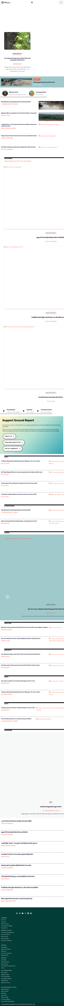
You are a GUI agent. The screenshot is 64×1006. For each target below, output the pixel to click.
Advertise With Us (5, 894)
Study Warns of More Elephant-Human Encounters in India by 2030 (15, 496)
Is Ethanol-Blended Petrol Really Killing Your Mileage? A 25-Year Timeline (16, 463)
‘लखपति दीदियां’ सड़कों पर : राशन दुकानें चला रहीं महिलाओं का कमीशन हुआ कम (15, 804)
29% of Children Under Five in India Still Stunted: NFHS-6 (16, 720)
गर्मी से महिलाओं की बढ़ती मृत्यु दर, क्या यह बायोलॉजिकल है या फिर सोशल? (16, 837)
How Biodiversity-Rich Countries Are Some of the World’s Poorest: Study (14, 667)
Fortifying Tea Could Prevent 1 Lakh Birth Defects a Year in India (18, 709)
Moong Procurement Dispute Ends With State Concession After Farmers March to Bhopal (13, 629)
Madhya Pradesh (5, 934)
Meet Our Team (5, 884)
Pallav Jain (51, 402)
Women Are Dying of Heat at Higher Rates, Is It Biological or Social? (13, 523)
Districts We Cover (5, 943)
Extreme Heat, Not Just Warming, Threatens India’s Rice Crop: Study (16, 485)
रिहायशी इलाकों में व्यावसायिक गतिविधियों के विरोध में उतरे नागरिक (14, 826)
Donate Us (3, 911)
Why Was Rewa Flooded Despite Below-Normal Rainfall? (16, 103)
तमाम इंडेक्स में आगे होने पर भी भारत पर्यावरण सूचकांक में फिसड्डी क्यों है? (15, 815)
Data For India (4, 951)
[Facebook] (28, 874)
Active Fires (4, 955)
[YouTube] (22, 874)
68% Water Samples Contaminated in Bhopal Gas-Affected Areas (14, 149)
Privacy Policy (4, 896)
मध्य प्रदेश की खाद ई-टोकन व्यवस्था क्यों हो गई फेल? (50, 398)
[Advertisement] (32, 18)
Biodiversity (17, 55)
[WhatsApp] (17, 874)
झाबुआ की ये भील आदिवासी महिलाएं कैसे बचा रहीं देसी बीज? (14, 792)
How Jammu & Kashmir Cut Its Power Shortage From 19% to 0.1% (16, 683)
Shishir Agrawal (7, 141)
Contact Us (4, 882)
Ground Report (6, 632)
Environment (4, 932)
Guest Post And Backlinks (7, 892)
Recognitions (4, 888)
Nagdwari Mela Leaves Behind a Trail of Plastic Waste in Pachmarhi (16, 115)
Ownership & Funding (6, 886)
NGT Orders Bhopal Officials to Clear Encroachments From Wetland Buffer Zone (14, 474)
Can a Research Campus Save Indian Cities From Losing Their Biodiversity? (17, 60)
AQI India (3, 953)
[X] (25, 874)
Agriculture (50, 606)
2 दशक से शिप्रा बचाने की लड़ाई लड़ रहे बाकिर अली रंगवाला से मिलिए (14, 782)
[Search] (32, 3)
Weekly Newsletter (5, 909)
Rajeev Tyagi (5, 118)
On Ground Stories (5, 937)
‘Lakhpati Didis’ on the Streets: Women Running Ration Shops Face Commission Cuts (16, 126)
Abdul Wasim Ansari (8, 129)
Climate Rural (4, 941)
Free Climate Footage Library (8, 926)
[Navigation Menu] (61, 3)
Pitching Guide (4, 915)
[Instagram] (20, 874)
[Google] (31, 874)
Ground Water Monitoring (7, 961)
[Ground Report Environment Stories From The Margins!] (6, 3)
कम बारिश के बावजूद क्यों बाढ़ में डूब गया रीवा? (17, 763)
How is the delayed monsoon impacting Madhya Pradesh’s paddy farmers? (14, 640)
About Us (3, 880)
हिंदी (17, 758)
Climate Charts (4, 957)
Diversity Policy (5, 898)
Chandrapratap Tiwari (9, 105)
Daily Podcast (4, 924)
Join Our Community (6, 913)
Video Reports (51, 234)
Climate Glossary (5, 922)
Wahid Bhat (17, 65)
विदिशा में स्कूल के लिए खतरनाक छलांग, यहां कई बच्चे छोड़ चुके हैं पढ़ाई (15, 859)
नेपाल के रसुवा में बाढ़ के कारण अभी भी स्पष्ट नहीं (43, 83)
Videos (3, 928)
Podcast (37, 80)
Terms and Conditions (6, 900)
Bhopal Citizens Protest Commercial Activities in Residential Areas (14, 137)
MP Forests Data (5, 949)
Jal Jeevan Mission (5, 959)
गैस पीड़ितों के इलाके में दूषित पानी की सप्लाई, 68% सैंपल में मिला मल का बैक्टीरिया (15, 848)
